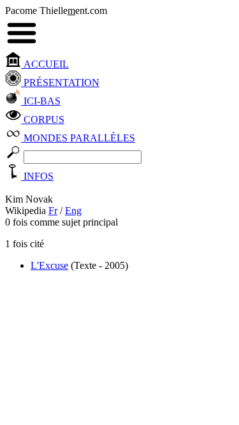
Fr (52, 210)
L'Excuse (49, 265)
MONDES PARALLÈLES (78, 138)
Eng (73, 210)
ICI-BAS (41, 101)
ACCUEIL (45, 64)
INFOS (37, 176)
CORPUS (42, 119)
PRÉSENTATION (60, 82)
